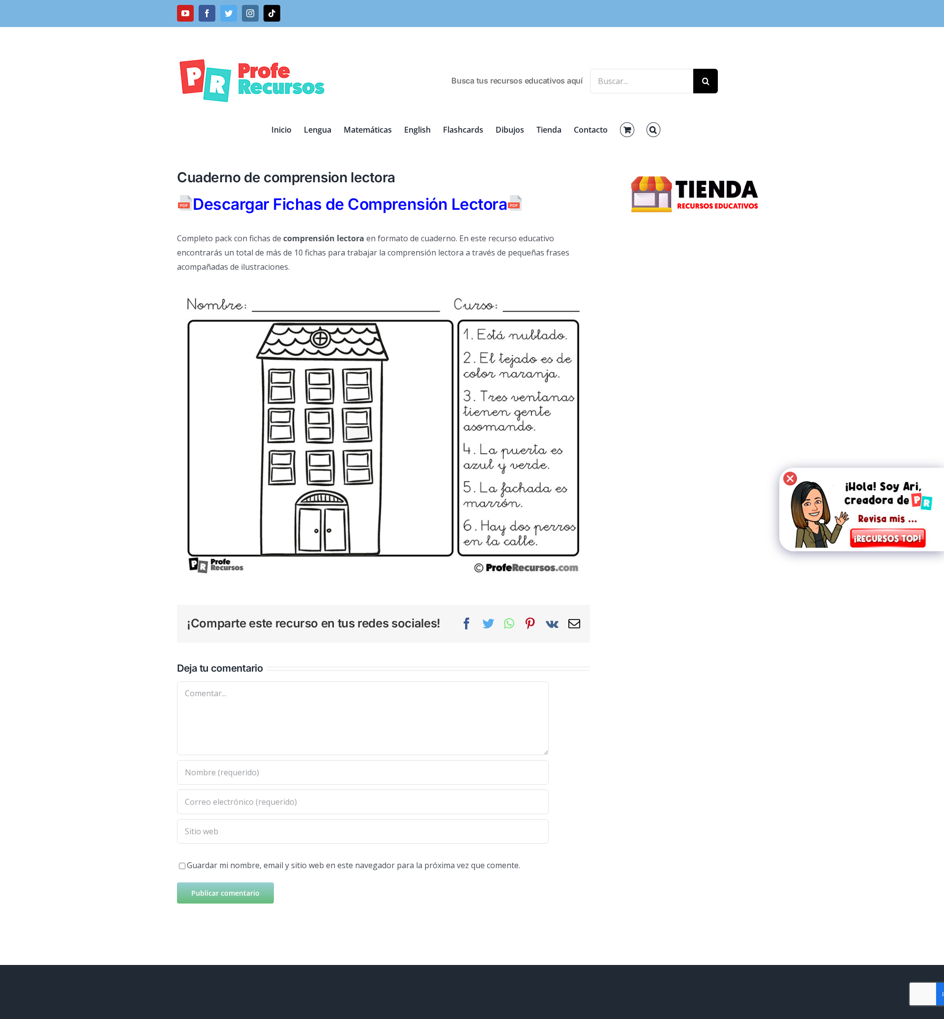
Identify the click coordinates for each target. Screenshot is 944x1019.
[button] (653, 130)
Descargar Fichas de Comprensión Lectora (350, 204)
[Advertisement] (696, 388)
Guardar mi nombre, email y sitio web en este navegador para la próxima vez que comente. (353, 865)
